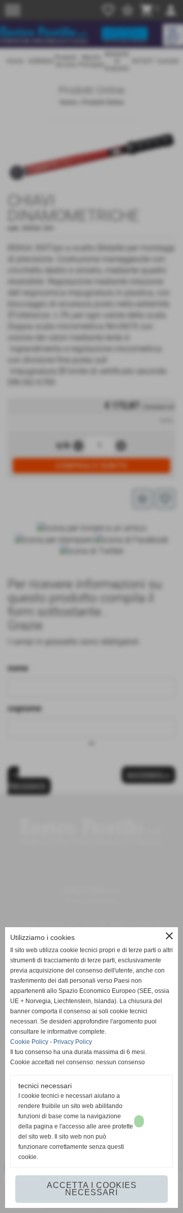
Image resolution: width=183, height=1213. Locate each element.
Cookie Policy (29, 1041)
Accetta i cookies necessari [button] (92, 1189)
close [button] (169, 936)
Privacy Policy (72, 1041)
